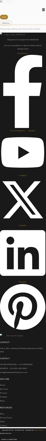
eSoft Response (39, 430)
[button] (43, 10)
